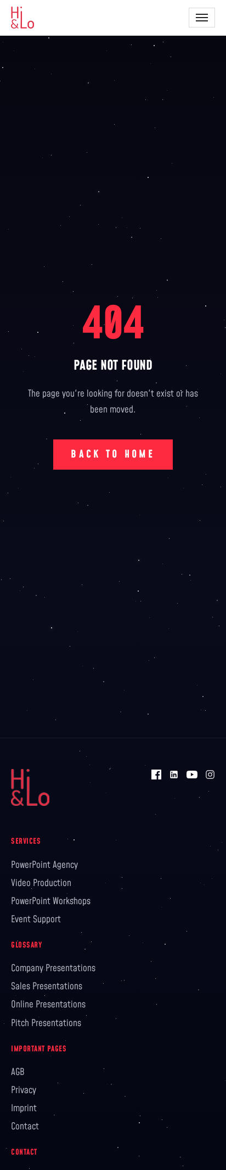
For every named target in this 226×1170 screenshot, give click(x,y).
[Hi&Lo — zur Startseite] (22, 18)
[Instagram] (210, 774)
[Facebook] (156, 774)
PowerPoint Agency (44, 865)
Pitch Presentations (46, 1023)
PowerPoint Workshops (51, 901)
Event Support (36, 919)
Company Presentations (53, 968)
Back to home (113, 454)
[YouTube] (192, 774)
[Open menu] (202, 17)
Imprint (24, 1108)
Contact (25, 1126)
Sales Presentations (46, 986)
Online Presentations (48, 1004)
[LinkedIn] (174, 774)
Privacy (23, 1090)
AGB (18, 1072)
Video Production (41, 883)
